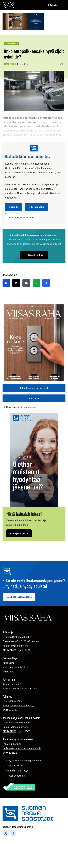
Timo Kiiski (10, 63)
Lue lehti (34, 398)
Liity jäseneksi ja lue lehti (34, 387)
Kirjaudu (13, 206)
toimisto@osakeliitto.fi (15, 645)
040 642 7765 (10, 709)
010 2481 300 (9, 649)
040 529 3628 (10, 752)
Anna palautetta (19, 533)
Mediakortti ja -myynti (18, 770)
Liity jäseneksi (36, 206)
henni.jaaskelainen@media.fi (18, 705)
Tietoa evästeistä (16, 775)
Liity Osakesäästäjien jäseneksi (23, 760)
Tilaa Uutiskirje (36, 254)
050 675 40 (8, 671)
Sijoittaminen (11, 43)
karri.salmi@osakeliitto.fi (16, 666)
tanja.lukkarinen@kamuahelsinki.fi (22, 748)
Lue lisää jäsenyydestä (21, 217)
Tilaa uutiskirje (14, 765)
